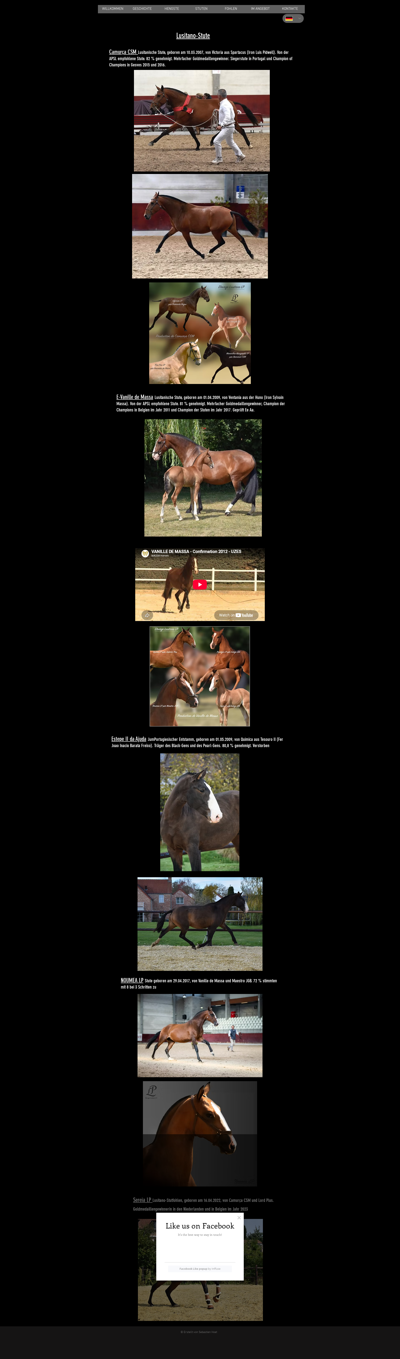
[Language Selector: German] (293, 18)
